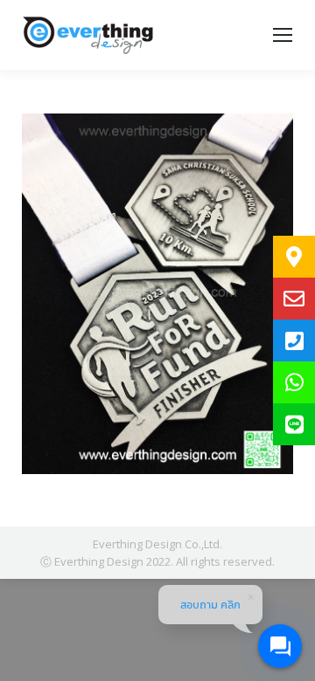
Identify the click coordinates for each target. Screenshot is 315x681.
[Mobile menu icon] (282, 34)
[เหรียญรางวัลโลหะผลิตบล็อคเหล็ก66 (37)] (157, 294)
